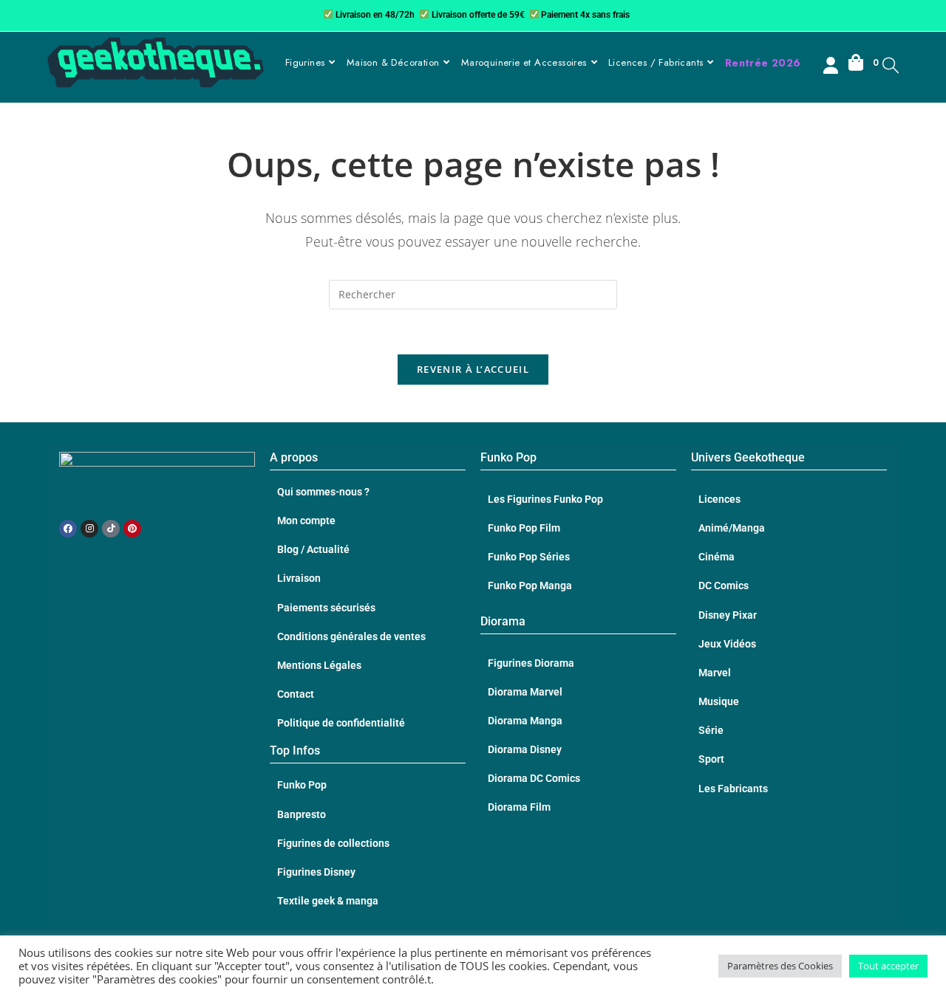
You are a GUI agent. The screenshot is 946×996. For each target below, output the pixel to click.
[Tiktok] (111, 529)
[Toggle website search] (890, 64)
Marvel (714, 673)
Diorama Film (519, 807)
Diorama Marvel (525, 692)
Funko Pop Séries (529, 557)
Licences (719, 499)
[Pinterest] (132, 529)
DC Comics (723, 585)
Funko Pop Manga (530, 585)
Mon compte (306, 520)
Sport (711, 759)
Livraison (299, 578)
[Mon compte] (832, 67)
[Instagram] (89, 529)
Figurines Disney (316, 872)
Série (711, 730)
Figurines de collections (333, 843)
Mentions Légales (319, 665)
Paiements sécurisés (326, 608)
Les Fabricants (733, 788)
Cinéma (716, 557)
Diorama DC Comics (534, 778)
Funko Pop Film (524, 528)
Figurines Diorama (531, 663)
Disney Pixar (727, 615)
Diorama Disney (525, 749)
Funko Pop (302, 785)
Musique (718, 701)
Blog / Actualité (313, 549)
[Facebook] (68, 529)
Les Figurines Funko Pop (545, 499)
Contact (295, 694)
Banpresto (301, 814)
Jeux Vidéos (727, 644)
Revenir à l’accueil (473, 369)
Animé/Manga (731, 528)
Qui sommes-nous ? (323, 492)
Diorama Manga (525, 721)
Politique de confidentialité (341, 723)
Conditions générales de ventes (351, 636)
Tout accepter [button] (888, 965)
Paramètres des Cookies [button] (780, 965)
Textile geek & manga (327, 901)
